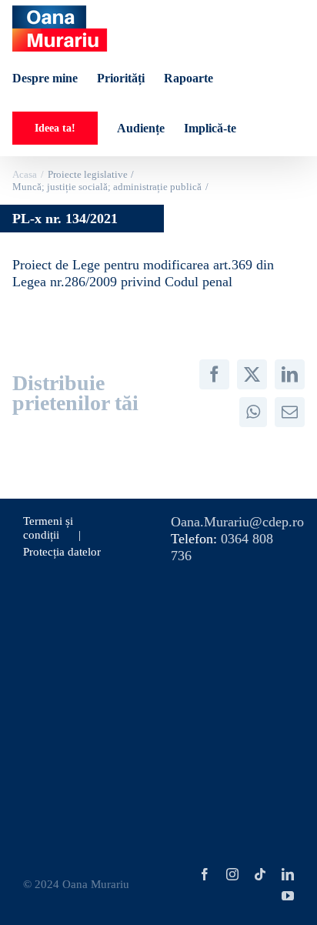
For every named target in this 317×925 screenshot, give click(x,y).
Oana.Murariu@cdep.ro (237, 521)
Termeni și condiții (48, 528)
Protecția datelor (62, 552)
